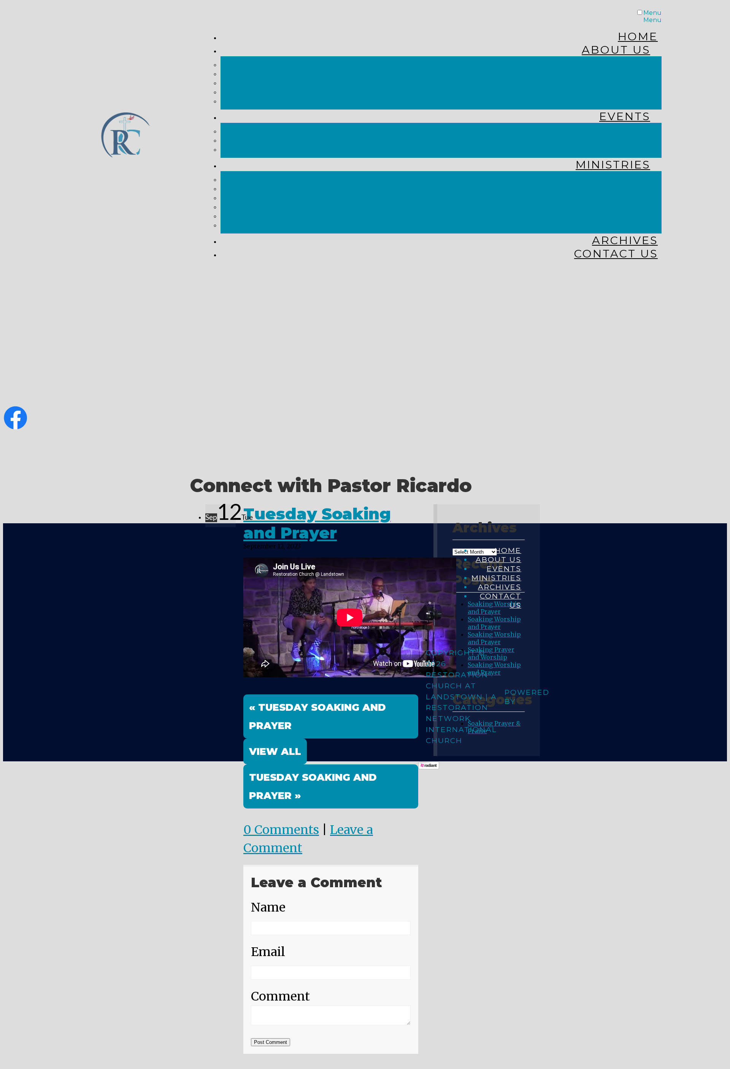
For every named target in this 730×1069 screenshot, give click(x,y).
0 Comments (281, 829)
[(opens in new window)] (15, 426)
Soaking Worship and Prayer (494, 623)
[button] (275, 751)
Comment (280, 996)
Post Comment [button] (270, 1042)
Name (268, 907)
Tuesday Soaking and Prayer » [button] (313, 786)
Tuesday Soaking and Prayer (317, 523)
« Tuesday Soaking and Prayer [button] (317, 716)
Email (268, 951)
